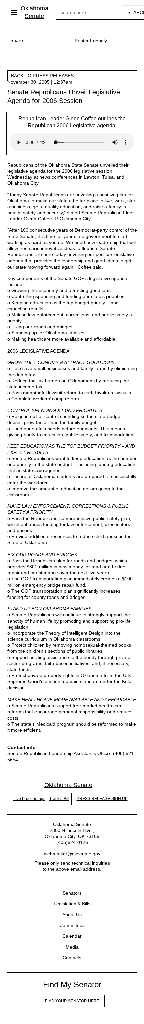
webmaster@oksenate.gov (72, 853)
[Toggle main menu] (14, 12)
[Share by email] (60, 40)
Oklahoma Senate (34, 12)
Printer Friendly (90, 40)
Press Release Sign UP (102, 798)
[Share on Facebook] (33, 40)
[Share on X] (46, 40)
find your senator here (72, 1001)
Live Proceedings (29, 798)
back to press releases (42, 75)
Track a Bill (59, 798)
